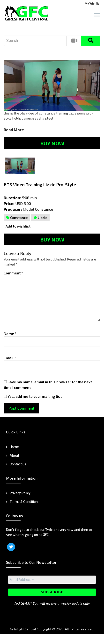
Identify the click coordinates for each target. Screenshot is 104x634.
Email (10, 358)
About (14, 455)
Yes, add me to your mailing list (34, 396)
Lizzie (42, 218)
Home (14, 447)
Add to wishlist (17, 226)
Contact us (18, 464)
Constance (18, 218)
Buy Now (52, 143)
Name (10, 333)
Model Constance (38, 209)
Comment (13, 273)
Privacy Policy (20, 493)
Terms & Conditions (24, 502)
